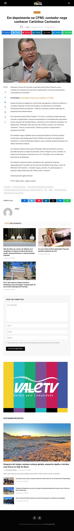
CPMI (50, 190)
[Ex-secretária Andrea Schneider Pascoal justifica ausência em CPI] (54, 237)
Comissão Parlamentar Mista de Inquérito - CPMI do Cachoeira (23, 190)
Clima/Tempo (8, 460)
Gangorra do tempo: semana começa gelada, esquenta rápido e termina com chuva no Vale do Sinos (36, 465)
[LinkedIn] (5, 102)
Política (37, 12)
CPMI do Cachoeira (60, 190)
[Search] (69, 3)
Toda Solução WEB (49, 524)
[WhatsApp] (5, 122)
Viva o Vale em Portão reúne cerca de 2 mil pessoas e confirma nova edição (40, 498)
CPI (46, 190)
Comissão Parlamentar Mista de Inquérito (40, 187)
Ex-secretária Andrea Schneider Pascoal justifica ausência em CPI (53, 250)
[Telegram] (5, 117)
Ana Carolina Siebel (11, 470)
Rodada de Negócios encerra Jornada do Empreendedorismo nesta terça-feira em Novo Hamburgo (42, 489)
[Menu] (5, 3)
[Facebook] (5, 92)
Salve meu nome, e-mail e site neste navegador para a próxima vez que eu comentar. (34, 343)
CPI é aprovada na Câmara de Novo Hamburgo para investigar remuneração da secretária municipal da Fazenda (19, 285)
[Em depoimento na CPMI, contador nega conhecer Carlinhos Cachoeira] (37, 60)
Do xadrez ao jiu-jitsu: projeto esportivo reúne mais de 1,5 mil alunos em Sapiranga (43, 478)
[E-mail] (5, 112)
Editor (28, 27)
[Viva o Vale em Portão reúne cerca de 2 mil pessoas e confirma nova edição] (8, 500)
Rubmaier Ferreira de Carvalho (13, 193)
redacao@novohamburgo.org (31, 98)
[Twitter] (5, 97)
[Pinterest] (5, 107)
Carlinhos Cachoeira (19, 187)
